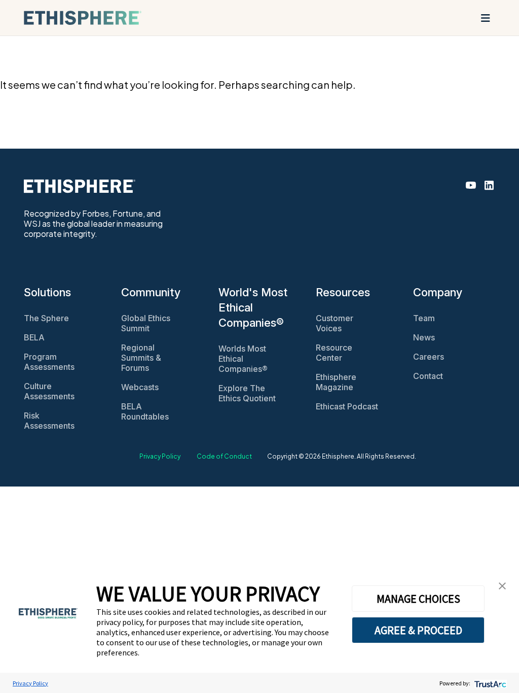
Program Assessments (49, 362)
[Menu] (485, 18)
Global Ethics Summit (145, 323)
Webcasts (140, 387)
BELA (34, 337)
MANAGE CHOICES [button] (418, 599)
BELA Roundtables (145, 411)
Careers (428, 357)
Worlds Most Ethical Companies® (243, 358)
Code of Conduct (224, 456)
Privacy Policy (159, 456)
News (424, 337)
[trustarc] (489, 683)
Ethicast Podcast (347, 406)
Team (424, 318)
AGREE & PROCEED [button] (418, 630)
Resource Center (334, 352)
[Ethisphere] (82, 17)
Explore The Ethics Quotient (247, 393)
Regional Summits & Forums (141, 357)
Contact (428, 376)
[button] (502, 585)
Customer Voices (334, 323)
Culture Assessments (49, 391)
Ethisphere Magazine (336, 382)
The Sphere (46, 318)
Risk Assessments (49, 420)
